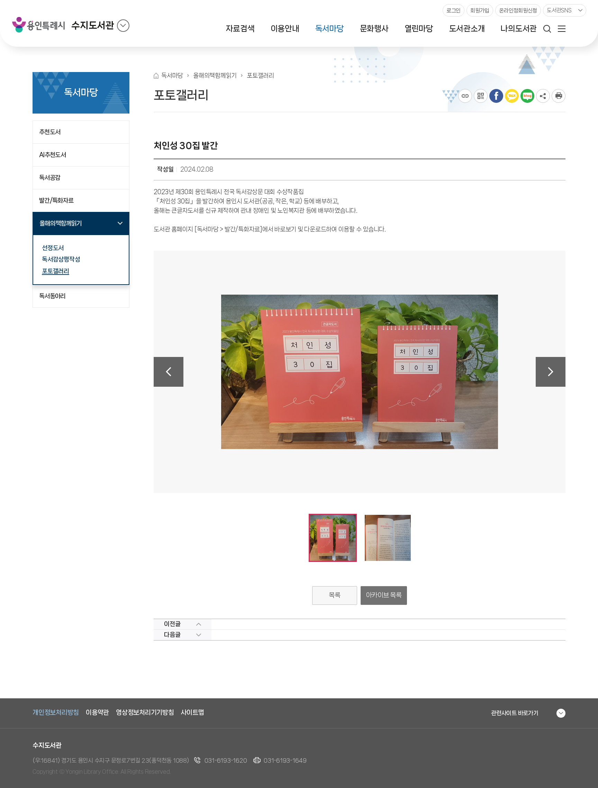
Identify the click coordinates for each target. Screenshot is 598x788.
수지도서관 (92, 25)
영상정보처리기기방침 (145, 712)
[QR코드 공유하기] (481, 96)
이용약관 (97, 712)
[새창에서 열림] (558, 96)
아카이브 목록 (384, 595)
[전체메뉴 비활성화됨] (561, 29)
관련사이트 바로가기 (514, 713)
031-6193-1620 (226, 760)
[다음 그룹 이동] (550, 372)
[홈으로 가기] (156, 76)
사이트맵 (192, 712)
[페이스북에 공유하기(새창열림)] (496, 96)
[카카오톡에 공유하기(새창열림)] (512, 96)
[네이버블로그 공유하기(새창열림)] (527, 96)
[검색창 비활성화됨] (547, 29)
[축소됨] (123, 25)
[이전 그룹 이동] (168, 372)
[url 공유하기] (465, 96)
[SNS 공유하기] (543, 96)
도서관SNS (559, 10)
